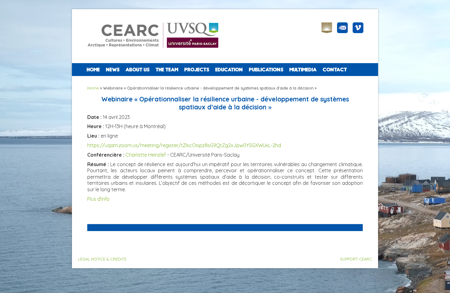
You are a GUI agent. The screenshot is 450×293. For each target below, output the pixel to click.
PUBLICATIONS (266, 70)
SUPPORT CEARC (356, 259)
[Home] (155, 52)
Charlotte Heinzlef (146, 155)
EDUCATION (229, 70)
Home (93, 70)
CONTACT (335, 70)
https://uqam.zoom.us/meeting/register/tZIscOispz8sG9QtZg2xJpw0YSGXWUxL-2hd (184, 145)
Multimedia (303, 70)
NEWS (112, 70)
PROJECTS (196, 70)
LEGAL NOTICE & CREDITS (102, 259)
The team (167, 70)
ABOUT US (137, 70)
